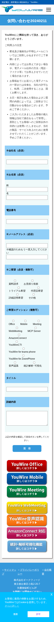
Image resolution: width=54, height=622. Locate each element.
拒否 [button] (16, 614)
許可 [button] (38, 614)
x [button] (51, 594)
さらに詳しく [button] (12, 606)
